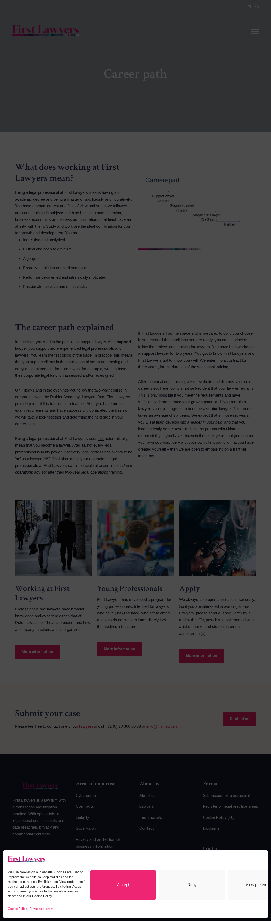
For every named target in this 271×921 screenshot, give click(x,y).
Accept (123, 884)
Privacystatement (42, 909)
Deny (192, 884)
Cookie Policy (17, 909)
